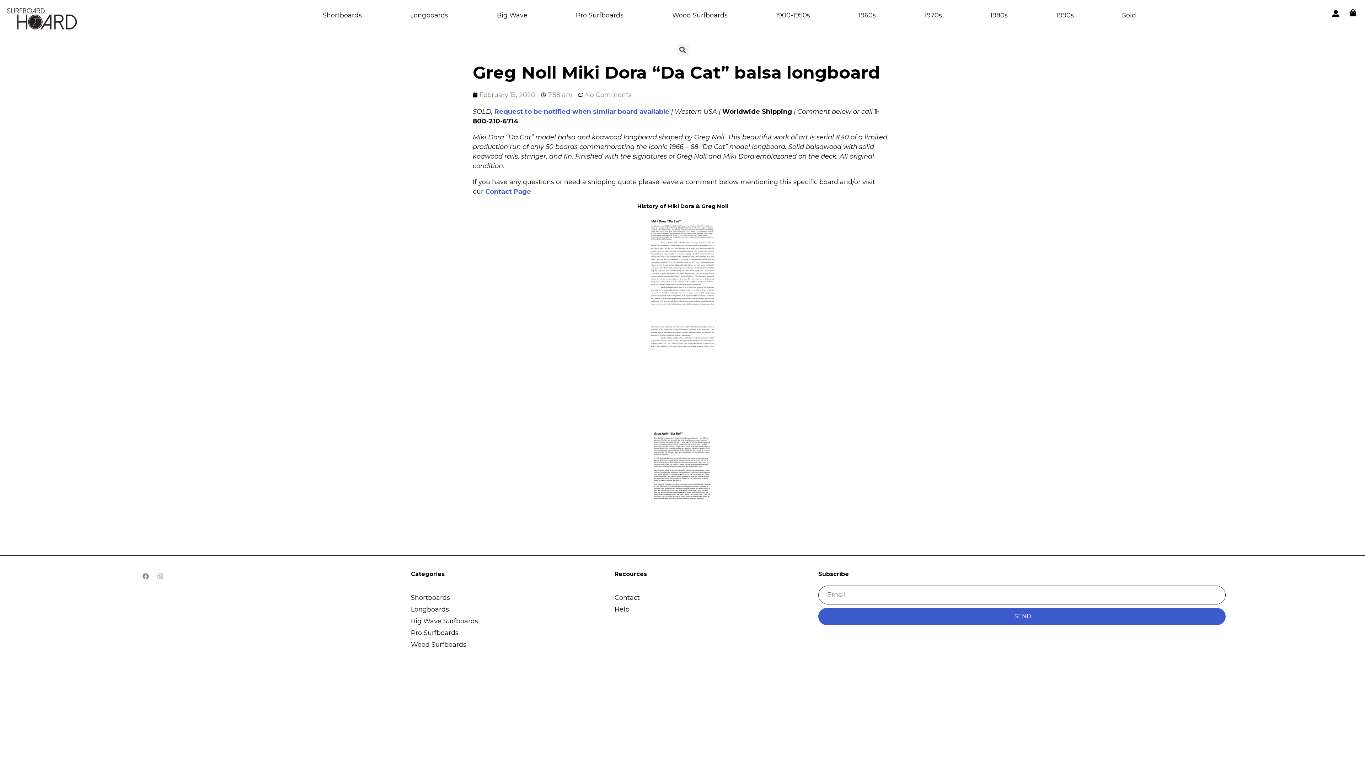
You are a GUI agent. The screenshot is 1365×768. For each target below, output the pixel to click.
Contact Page (508, 192)
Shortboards (342, 15)
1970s (933, 15)
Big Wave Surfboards (444, 621)
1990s (1065, 15)
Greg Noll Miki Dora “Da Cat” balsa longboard (676, 72)
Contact (627, 598)
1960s (867, 15)
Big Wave (512, 15)
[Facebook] (145, 576)
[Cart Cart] (1353, 13)
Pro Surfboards (599, 15)
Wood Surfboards (700, 15)
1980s (999, 15)
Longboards (429, 15)
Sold (1129, 15)
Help (622, 609)
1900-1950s (793, 15)
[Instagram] (160, 576)
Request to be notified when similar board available (581, 112)
